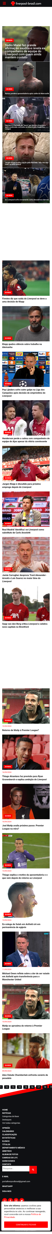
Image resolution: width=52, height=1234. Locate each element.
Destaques (6, 1120)
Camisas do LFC (10, 1158)
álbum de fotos (10, 1154)
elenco (6, 1141)
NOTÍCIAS (6, 1113)
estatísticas (8, 1138)
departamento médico (13, 1148)
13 (13, 1087)
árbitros (7, 1151)
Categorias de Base (10, 1116)
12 (7, 1087)
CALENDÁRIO (8, 1131)
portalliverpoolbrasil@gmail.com (16, 1181)
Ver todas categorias (11, 1123)
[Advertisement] (26, 16)
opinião (6, 1128)
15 (26, 1087)
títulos (6, 1144)
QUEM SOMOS (8, 1161)
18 (45, 1087)
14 (19, 1087)
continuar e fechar (26, 1225)
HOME (5, 1110)
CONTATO (6, 1164)
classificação (9, 1134)
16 (32, 1087)
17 (38, 1087)
